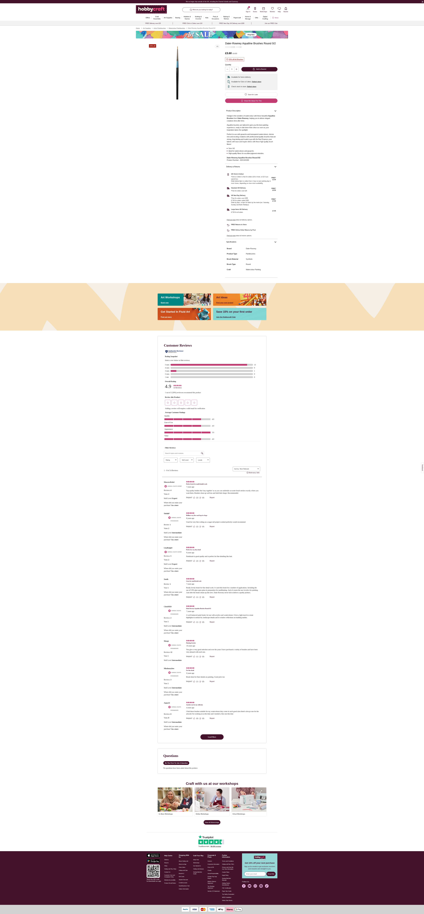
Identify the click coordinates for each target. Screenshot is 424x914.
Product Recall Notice (170, 883)
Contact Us (167, 872)
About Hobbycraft (183, 861)
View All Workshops (212, 822)
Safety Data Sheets (227, 900)
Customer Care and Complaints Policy (169, 876)
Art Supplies (147, 28)
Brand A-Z (181, 873)
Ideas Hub (196, 859)
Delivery (166, 859)
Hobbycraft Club (183, 870)
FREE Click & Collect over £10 (192, 23)
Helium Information (184, 889)
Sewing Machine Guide (197, 872)
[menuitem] (147, 17)
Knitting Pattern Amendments (226, 884)
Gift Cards (181, 876)
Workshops (196, 862)
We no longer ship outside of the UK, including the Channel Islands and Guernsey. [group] (212, 1)
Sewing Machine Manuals (226, 879)
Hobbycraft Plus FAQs (170, 869)
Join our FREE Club (271, 23)
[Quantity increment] (236, 69)
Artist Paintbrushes (160, 28)
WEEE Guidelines (226, 897)
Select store (256, 82)
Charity (209, 870)
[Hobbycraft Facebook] (244, 886)
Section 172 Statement (214, 891)
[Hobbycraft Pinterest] (261, 886)
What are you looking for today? (202, 9)
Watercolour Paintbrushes (177, 28)
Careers (210, 861)
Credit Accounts (183, 882)
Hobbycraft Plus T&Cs (228, 864)
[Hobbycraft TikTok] (267, 886)
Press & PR (211, 867)
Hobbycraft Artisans (198, 869)
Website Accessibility (169, 880)
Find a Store (182, 867)
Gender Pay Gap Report (212, 877)
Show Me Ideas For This (253, 101)
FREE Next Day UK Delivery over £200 (231, 23)
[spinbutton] (232, 69)
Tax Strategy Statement (211, 887)
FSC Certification (226, 888)
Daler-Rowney (251, 248)
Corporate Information (213, 864)
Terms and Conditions (228, 861)
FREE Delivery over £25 (153, 23)
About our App (182, 864)
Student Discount (183, 879)
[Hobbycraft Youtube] (249, 886)
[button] (177, 72)
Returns (166, 862)
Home (138, 28)
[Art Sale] (212, 34)
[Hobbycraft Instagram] (255, 886)
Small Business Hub (184, 886)
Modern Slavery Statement (212, 882)
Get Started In (197, 866)
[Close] (422, 2)
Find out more (231, 220)
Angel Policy (225, 875)
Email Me (271, 874)
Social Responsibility (213, 873)
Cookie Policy (225, 872)
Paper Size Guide (226, 891)
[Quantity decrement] (227, 69)
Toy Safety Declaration (228, 894)
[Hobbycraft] (151, 10)
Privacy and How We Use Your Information (227, 868)
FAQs (165, 866)
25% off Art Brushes (236, 59)
